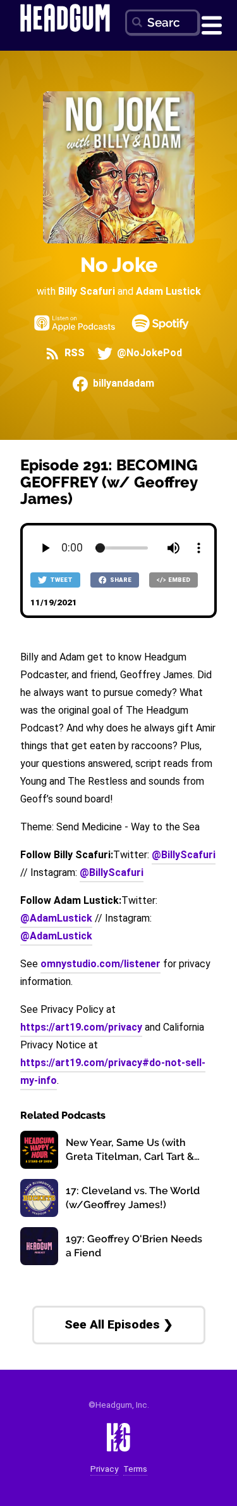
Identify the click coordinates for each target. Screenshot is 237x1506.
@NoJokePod (148, 353)
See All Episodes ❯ (118, 1324)
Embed (178, 579)
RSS (73, 353)
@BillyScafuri (184, 855)
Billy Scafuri (86, 291)
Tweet (61, 579)
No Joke (118, 264)
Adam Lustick (168, 291)
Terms (135, 1469)
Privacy (104, 1469)
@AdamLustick (56, 918)
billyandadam (122, 384)
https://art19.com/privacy (81, 1027)
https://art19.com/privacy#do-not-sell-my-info (112, 1071)
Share (120, 579)
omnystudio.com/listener (100, 964)
